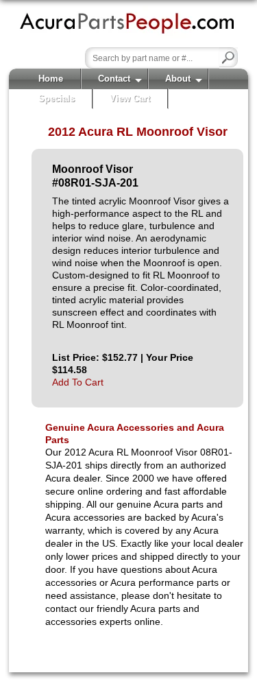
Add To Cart (77, 382)
